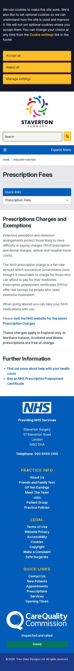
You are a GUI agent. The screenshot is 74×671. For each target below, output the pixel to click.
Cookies (37, 542)
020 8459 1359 (46, 454)
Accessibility (37, 537)
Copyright (37, 547)
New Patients (37, 581)
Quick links (13, 192)
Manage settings (18, 79)
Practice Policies (37, 507)
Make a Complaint (37, 552)
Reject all (12, 67)
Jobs (37, 497)
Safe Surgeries (37, 557)
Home (6, 159)
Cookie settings (42, 35)
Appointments (37, 586)
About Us (37, 477)
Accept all (13, 55)
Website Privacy (37, 532)
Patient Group (37, 502)
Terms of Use (37, 527)
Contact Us (37, 576)
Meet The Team (37, 492)
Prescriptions (37, 591)
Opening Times (37, 601)
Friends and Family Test (37, 482)
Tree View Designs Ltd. (30, 659)
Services (37, 596)
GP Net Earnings (37, 487)
